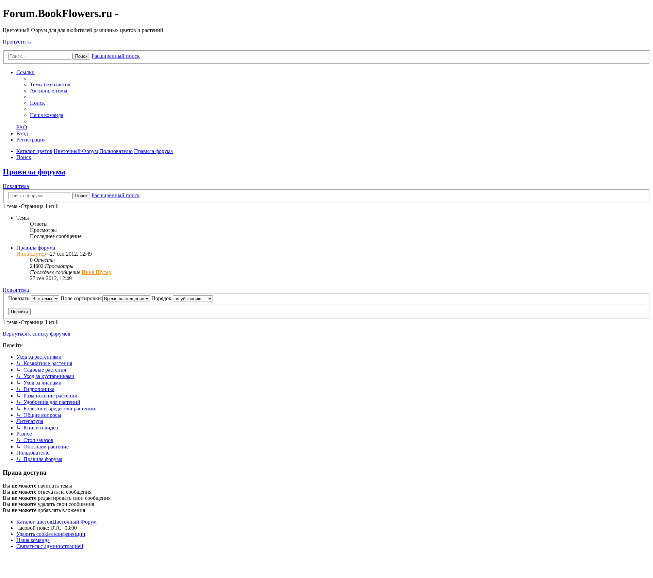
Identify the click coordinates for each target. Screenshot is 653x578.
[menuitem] (50, 84)
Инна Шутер (31, 254)
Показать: (19, 298)
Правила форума (34, 171)
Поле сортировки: (81, 298)
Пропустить (17, 42)
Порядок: (162, 298)
